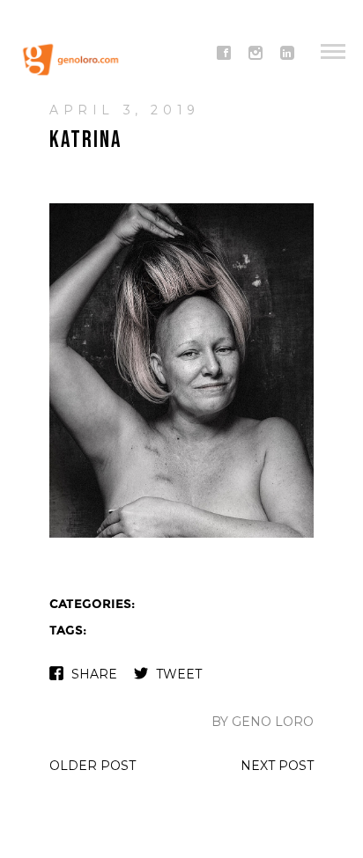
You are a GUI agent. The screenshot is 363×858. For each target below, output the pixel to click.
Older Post (92, 766)
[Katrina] (181, 535)
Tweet (179, 674)
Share (94, 674)
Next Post (277, 766)
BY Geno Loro (262, 722)
